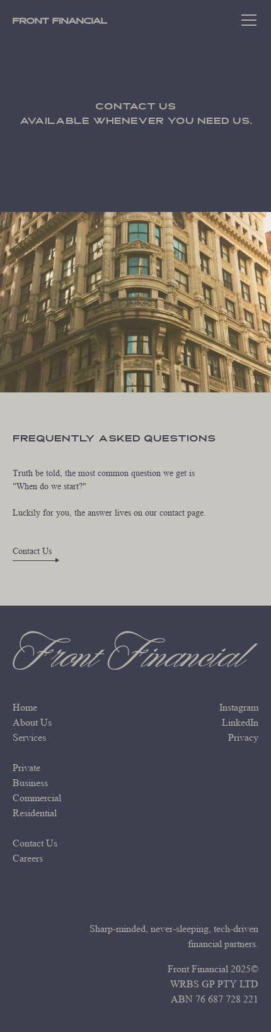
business (30, 783)
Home (25, 707)
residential (35, 813)
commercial (37, 798)
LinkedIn (240, 722)
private (26, 768)
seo (20, 873)
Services (29, 737)
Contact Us (35, 843)
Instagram (238, 707)
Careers (28, 858)
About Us (32, 722)
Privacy (243, 737)
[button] (249, 20)
